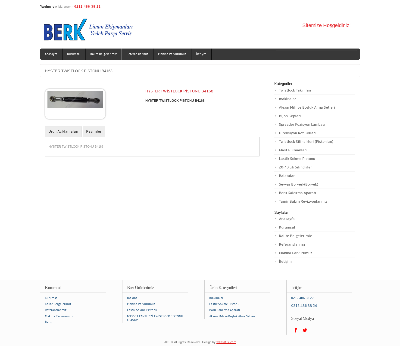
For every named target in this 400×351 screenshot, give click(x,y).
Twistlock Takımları (295, 90)
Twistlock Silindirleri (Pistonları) (306, 141)
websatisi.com (226, 342)
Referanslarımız (137, 54)
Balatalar (287, 176)
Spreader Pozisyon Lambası (302, 124)
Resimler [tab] (93, 131)
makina (132, 298)
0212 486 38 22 (302, 298)
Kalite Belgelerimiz (103, 54)
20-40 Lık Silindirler (295, 167)
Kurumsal (74, 54)
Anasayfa (51, 54)
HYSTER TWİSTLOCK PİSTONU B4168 (78, 71)
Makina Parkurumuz (172, 54)
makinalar (287, 99)
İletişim (201, 54)
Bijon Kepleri (290, 116)
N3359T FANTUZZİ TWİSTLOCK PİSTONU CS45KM (155, 318)
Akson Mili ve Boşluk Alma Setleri (307, 107)
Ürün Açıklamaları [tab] (63, 131)
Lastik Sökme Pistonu (297, 158)
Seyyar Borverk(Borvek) (298, 184)
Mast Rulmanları (292, 150)
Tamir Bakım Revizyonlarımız (303, 201)
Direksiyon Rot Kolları (297, 133)
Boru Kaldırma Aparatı (297, 193)
